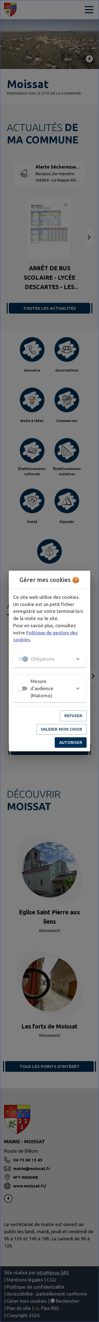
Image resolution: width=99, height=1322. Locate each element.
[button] (49, 658)
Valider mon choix (61, 729)
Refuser (73, 715)
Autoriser (70, 742)
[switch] (20, 688)
